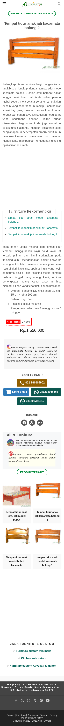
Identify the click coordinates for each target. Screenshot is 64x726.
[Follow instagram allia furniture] (28, 700)
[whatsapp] (40, 423)
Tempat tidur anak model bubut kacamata (33, 228)
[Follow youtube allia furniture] (48, 700)
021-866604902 (35, 382)
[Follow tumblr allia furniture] (35, 700)
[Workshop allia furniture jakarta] (32, 7)
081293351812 (34, 400)
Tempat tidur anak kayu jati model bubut (16, 516)
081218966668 (48, 391)
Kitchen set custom (33, 658)
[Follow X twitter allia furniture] (22, 700)
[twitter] (32, 423)
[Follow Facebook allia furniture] (16, 700)
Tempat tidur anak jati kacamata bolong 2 (33, 234)
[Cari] (59, 5)
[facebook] (24, 423)
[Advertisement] (32, 180)
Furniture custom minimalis (33, 650)
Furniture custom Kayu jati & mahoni (33, 665)
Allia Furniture (44, 721)
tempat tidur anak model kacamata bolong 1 (47, 561)
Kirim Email (19, 391)
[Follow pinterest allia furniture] (41, 700)
